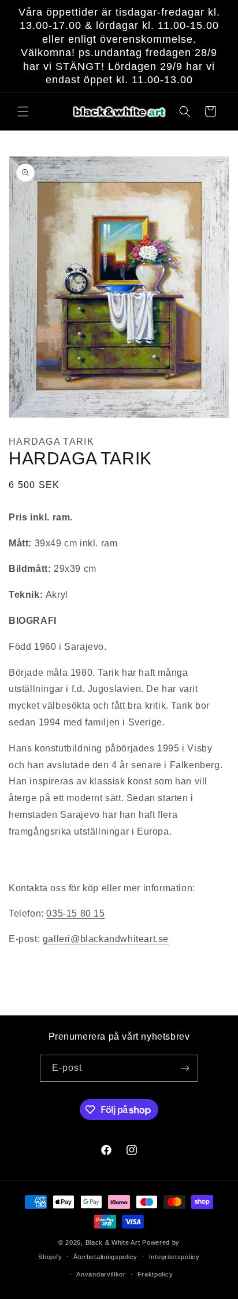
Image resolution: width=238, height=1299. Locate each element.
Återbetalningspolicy (105, 1256)
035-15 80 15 (75, 913)
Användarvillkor (101, 1274)
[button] (23, 111)
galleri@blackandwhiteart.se (106, 939)
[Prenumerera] (185, 1068)
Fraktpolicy (155, 1274)
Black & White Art (112, 1242)
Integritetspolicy (174, 1256)
